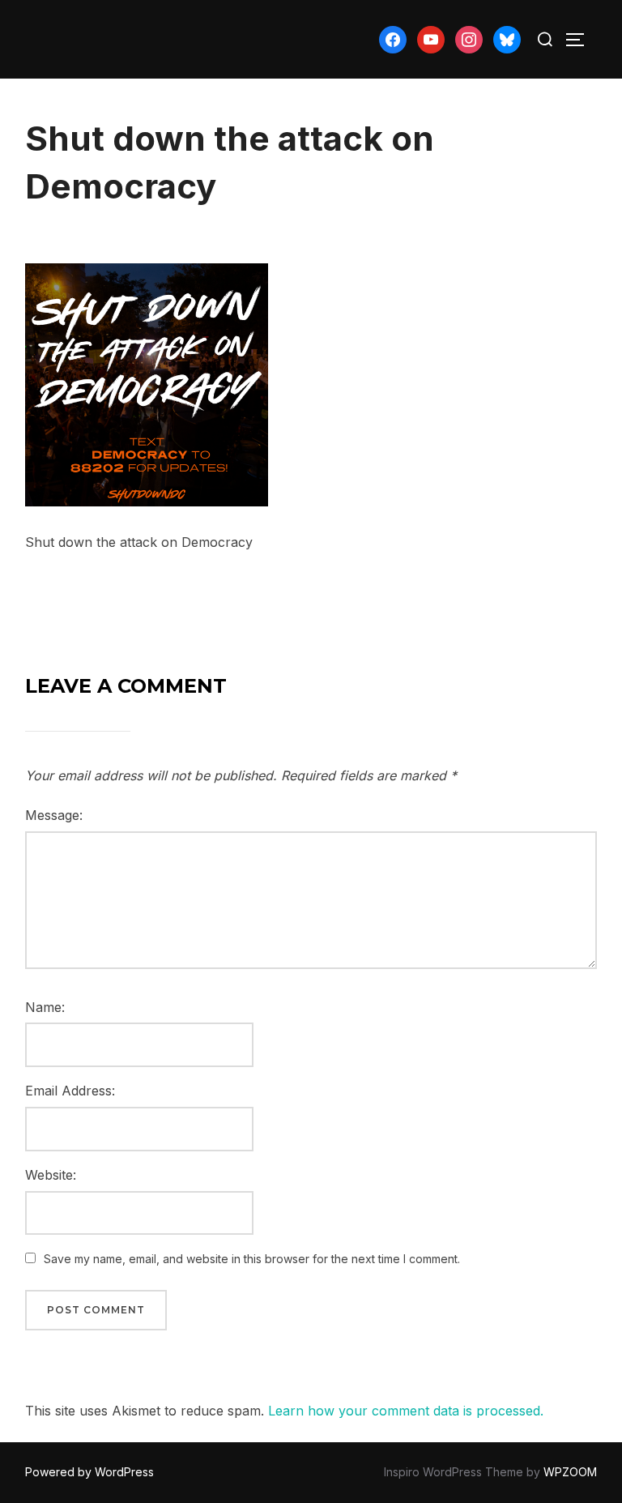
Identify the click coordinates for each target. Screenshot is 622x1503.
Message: (54, 815)
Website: (50, 1175)
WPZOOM (570, 1472)
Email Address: (70, 1090)
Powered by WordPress (89, 1472)
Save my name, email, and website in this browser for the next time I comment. (252, 1259)
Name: (45, 1007)
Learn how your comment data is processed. (405, 1411)
